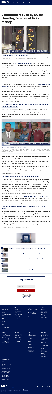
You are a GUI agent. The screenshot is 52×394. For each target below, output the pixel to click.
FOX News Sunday (5, 327)
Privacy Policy (27, 296)
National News (5, 316)
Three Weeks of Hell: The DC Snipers (32, 349)
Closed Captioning (44, 356)
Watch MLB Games (6, 367)
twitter (43, 386)
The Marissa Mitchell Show (32, 336)
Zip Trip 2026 (17, 341)
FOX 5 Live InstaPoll (45, 334)
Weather (17, 308)
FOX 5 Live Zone (31, 346)
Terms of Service (27, 297)
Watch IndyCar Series (6, 371)
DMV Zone (30, 338)
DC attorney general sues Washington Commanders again (15, 55)
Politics (43, 308)
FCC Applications (44, 351)
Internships (43, 353)
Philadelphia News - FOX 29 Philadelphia (32, 313)
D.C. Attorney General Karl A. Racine (13, 71)
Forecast (16, 309)
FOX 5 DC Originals (30, 333)
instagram (45, 386)
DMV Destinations (18, 335)
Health (3, 324)
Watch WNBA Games (6, 378)
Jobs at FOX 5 (43, 354)
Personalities (43, 342)
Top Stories (4, 329)
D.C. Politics (43, 309)
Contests (42, 348)
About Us (43, 332)
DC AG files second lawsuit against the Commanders (14, 147)
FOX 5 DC (3, 25)
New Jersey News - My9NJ (31, 315)
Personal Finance (5, 326)
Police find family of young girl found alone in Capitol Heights (23, 264)
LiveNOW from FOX (6, 335)
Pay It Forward (18, 337)
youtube (38, 386)
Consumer (4, 323)
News (3, 308)
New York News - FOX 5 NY (32, 310)
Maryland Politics (44, 311)
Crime (3, 318)
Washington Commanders (22, 63)
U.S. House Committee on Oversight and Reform (34, 196)
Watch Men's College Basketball (6, 373)
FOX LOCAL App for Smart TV (45, 339)
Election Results (44, 315)
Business (3, 321)
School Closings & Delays (18, 315)
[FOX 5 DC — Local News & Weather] (6, 2)
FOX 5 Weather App (19, 316)
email (50, 386)
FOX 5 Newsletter (44, 344)
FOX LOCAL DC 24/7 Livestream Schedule (6, 342)
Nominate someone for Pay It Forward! (19, 339)
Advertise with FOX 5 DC (45, 336)
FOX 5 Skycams (18, 311)
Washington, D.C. (5, 309)
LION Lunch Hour (18, 334)
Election (42, 314)
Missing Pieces (31, 351)
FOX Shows (4, 337)
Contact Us (43, 341)
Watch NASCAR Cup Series (6, 369)
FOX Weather (17, 318)
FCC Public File (43, 350)
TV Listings (4, 334)
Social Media (43, 347)
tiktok (48, 386)
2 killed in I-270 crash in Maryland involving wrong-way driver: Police (25, 269)
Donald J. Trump (44, 317)
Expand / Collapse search (49, 3)
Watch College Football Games (6, 365)
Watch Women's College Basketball (5, 376)
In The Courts (30, 344)
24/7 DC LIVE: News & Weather (6, 315)
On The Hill (30, 342)
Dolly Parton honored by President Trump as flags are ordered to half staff (27, 248)
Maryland (3, 312)
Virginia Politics (44, 312)
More (30, 2)
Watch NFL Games (5, 362)
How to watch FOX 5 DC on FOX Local (6, 339)
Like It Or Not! (30, 339)
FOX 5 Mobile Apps (44, 345)
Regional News (32, 308)
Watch (3, 332)
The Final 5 (30, 341)
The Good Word (31, 347)
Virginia (3, 311)
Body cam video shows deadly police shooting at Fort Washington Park (26, 258)
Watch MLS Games (5, 379)
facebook (40, 386)
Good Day (17, 332)
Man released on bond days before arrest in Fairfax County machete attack (27, 253)
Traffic (16, 312)
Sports (3, 319)
